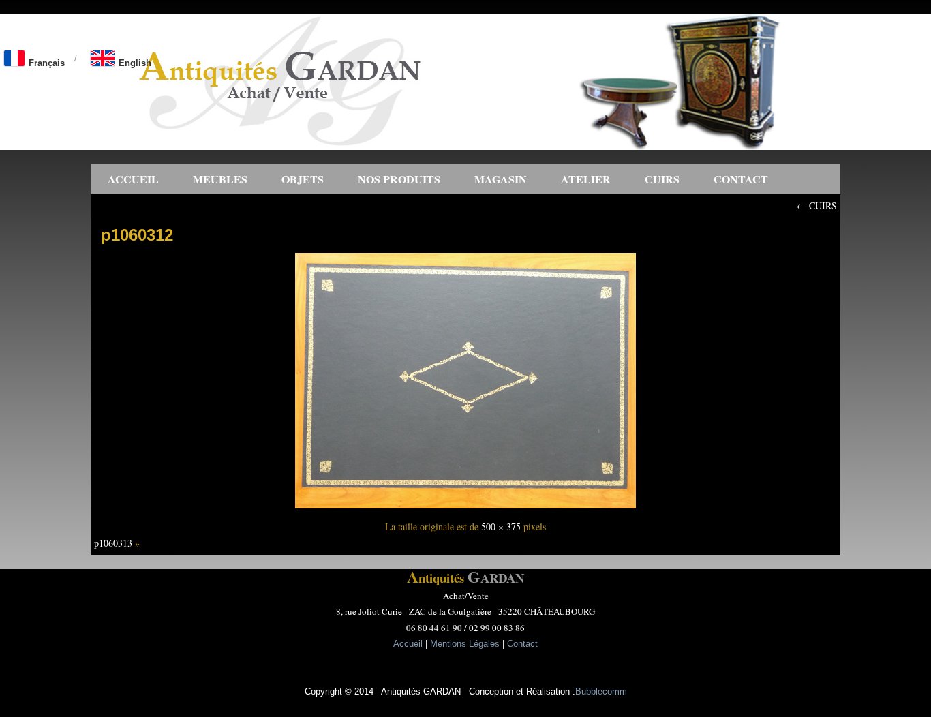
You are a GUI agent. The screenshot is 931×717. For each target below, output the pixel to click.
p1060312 (137, 235)
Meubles (220, 179)
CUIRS (662, 179)
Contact (741, 179)
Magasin (500, 179)
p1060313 (113, 542)
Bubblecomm (601, 691)
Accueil (133, 179)
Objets (302, 179)
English (135, 63)
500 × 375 (501, 526)
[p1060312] (465, 509)
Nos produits (399, 179)
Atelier (586, 179)
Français (47, 63)
